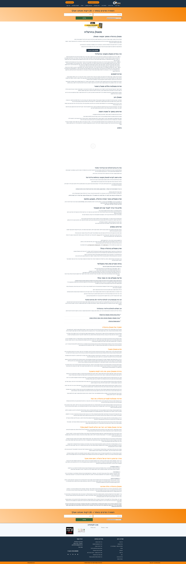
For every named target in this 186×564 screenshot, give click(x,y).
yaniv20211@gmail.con (77, 545)
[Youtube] (68, 554)
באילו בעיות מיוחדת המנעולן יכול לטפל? (109, 314)
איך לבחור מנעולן (99, 541)
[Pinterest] (73, 554)
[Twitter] (75, 554)
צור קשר (68, 5)
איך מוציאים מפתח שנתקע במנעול (95, 556)
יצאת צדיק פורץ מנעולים (97, 550)
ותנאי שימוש (109, 519)
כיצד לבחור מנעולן (98, 546)
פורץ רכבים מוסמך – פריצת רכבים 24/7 (94, 552)
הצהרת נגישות (120, 559)
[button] (93, 146)
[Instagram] (70, 554)
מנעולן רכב (104, 5)
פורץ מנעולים (96, 5)
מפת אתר (80, 547)
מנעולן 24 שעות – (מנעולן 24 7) (117, 546)
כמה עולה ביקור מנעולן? (97, 554)
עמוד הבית (117, 5)
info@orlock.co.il (31, 562)
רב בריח (98, 235)
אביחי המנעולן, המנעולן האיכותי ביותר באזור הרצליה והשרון (104, 318)
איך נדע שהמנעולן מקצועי (97, 544)
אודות (82, 5)
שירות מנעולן (120, 544)
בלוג (122, 554)
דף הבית (121, 541)
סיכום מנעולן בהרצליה (114, 321)
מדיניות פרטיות (113, 519)
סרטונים (121, 550)
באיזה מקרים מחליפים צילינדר (96, 548)
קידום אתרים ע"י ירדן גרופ (155, 562)
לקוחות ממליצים (75, 5)
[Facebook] (77, 554)
